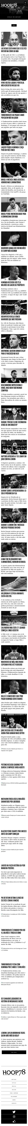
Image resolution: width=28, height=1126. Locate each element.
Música (14, 1086)
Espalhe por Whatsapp (14, 17)
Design (14, 1089)
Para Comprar (14, 1093)
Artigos (14, 1079)
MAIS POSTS (14, 1052)
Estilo (14, 1082)
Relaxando (14, 1096)
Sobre (14, 1099)
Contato (14, 1103)
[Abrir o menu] (25, 2)
